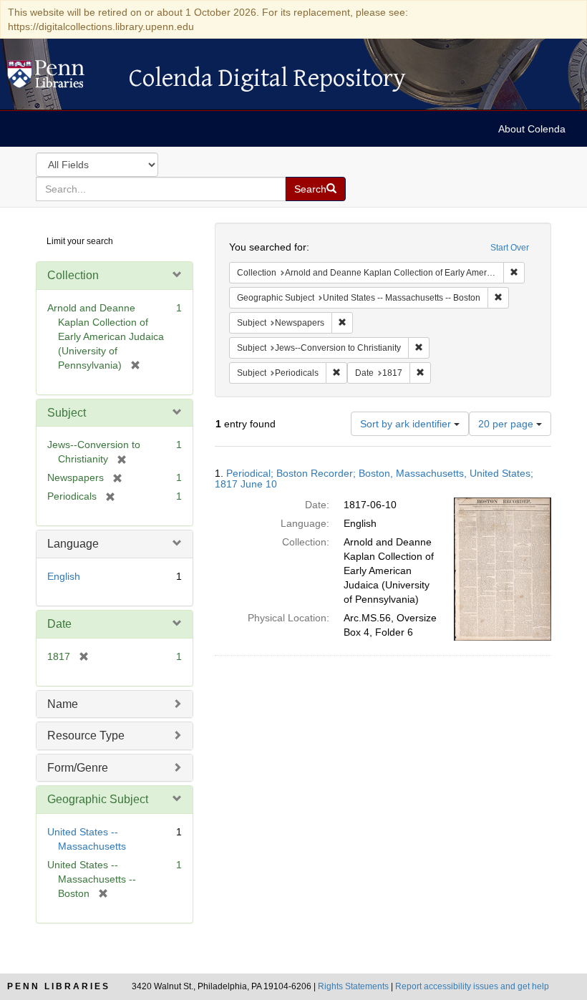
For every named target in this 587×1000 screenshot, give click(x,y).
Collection (73, 275)
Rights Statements (353, 986)
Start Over (509, 248)
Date (59, 624)
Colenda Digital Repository (61, 78)
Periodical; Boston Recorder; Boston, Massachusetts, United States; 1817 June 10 (374, 478)
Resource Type (86, 735)
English (63, 576)
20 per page (507, 423)
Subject (66, 413)
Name (62, 704)
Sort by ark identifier (407, 423)
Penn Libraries (58, 986)
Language (73, 544)
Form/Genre (77, 768)
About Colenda (532, 129)
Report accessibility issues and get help (472, 986)
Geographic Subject (97, 799)
